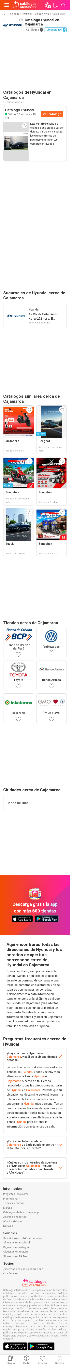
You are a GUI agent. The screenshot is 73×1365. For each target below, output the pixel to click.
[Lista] (55, 5)
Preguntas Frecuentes (16, 1193)
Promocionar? (11, 1198)
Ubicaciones (42, 13)
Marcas (7, 1207)
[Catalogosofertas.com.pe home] (25, 5)
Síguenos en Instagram (16, 1247)
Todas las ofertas (13, 1203)
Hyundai (27, 13)
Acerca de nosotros (14, 1216)
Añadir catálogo (12, 1221)
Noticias (8, 1225)
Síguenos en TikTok (15, 1256)
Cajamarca (14, 1056)
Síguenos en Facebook (17, 1242)
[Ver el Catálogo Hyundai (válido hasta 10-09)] (16, 141)
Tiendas (14, 13)
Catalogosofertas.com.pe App (21, 1212)
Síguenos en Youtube (15, 1251)
